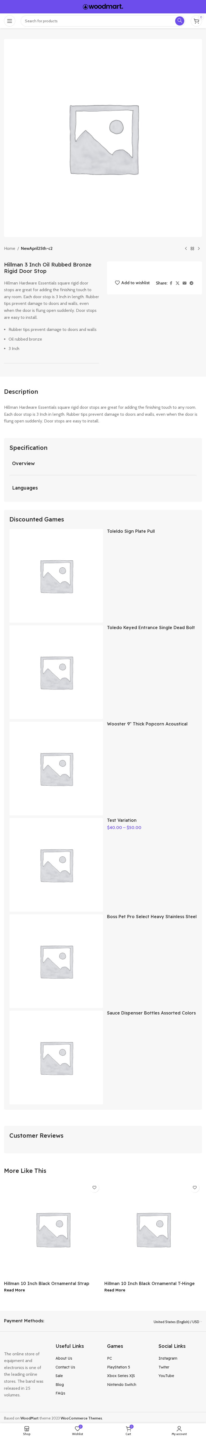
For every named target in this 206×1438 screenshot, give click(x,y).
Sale (59, 1375)
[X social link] (177, 283)
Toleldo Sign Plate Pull (131, 531)
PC (109, 1358)
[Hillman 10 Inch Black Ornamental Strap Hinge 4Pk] (53, 1229)
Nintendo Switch (121, 1384)
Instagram (168, 1358)
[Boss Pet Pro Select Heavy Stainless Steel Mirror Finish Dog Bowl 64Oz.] (56, 961)
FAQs (60, 1393)
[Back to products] (192, 249)
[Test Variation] (56, 865)
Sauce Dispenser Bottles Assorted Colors (151, 1013)
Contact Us (65, 1367)
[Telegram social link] (191, 283)
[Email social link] (184, 283)
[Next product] (199, 249)
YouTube (166, 1375)
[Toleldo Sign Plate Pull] (56, 576)
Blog (60, 1384)
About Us (64, 1358)
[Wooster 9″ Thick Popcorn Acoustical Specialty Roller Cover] (56, 768)
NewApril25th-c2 (37, 248)
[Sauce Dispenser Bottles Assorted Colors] (56, 1057)
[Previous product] (186, 249)
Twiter (164, 1367)
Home (9, 248)
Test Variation (122, 820)
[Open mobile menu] (9, 21)
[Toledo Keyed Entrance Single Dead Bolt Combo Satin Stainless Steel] (56, 672)
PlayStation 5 (118, 1367)
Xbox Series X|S (121, 1375)
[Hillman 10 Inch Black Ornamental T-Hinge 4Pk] (153, 1229)
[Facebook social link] (171, 283)
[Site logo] (103, 6)
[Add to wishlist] (94, 1187)
